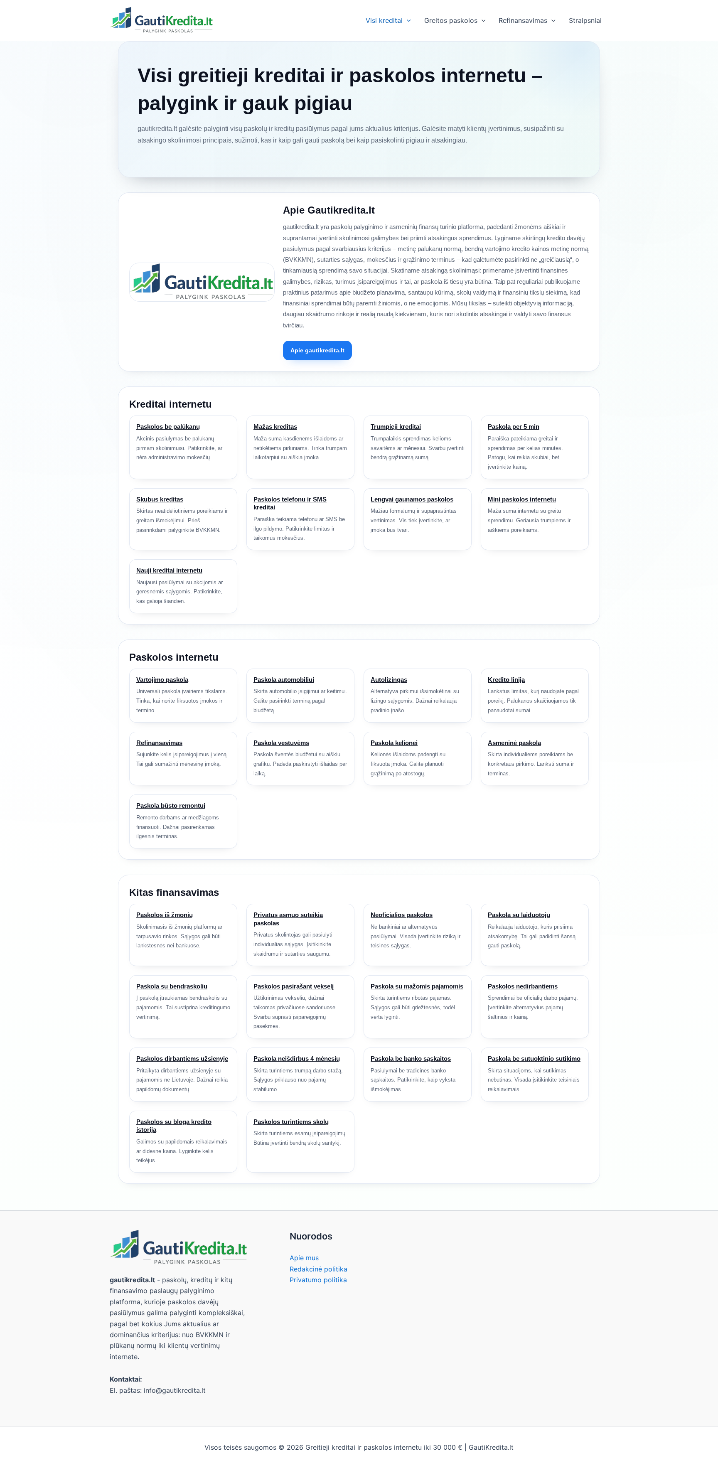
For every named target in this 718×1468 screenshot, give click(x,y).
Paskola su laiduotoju (519, 914)
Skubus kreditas (159, 499)
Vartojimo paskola (162, 679)
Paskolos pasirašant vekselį (293, 986)
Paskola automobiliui (283, 679)
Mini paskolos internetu (522, 499)
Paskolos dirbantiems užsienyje (182, 1058)
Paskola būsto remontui (170, 805)
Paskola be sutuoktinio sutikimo (534, 1058)
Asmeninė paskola (514, 742)
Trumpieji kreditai (396, 426)
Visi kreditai (384, 20)
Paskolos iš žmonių (164, 914)
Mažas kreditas (275, 426)
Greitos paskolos (450, 20)
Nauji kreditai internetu (169, 570)
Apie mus (304, 1258)
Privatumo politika (318, 1280)
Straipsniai (585, 20)
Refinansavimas (523, 20)
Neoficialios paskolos (402, 914)
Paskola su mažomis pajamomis (417, 986)
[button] (407, 20)
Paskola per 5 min (513, 426)
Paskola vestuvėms (281, 742)
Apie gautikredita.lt (317, 350)
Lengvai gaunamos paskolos (412, 499)
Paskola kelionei (394, 742)
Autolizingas (389, 679)
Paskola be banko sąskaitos (411, 1058)
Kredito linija (506, 679)
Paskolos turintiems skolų (291, 1121)
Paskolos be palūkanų (168, 426)
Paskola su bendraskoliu (171, 986)
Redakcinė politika (318, 1269)
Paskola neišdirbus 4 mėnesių (296, 1058)
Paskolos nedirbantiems (523, 986)
